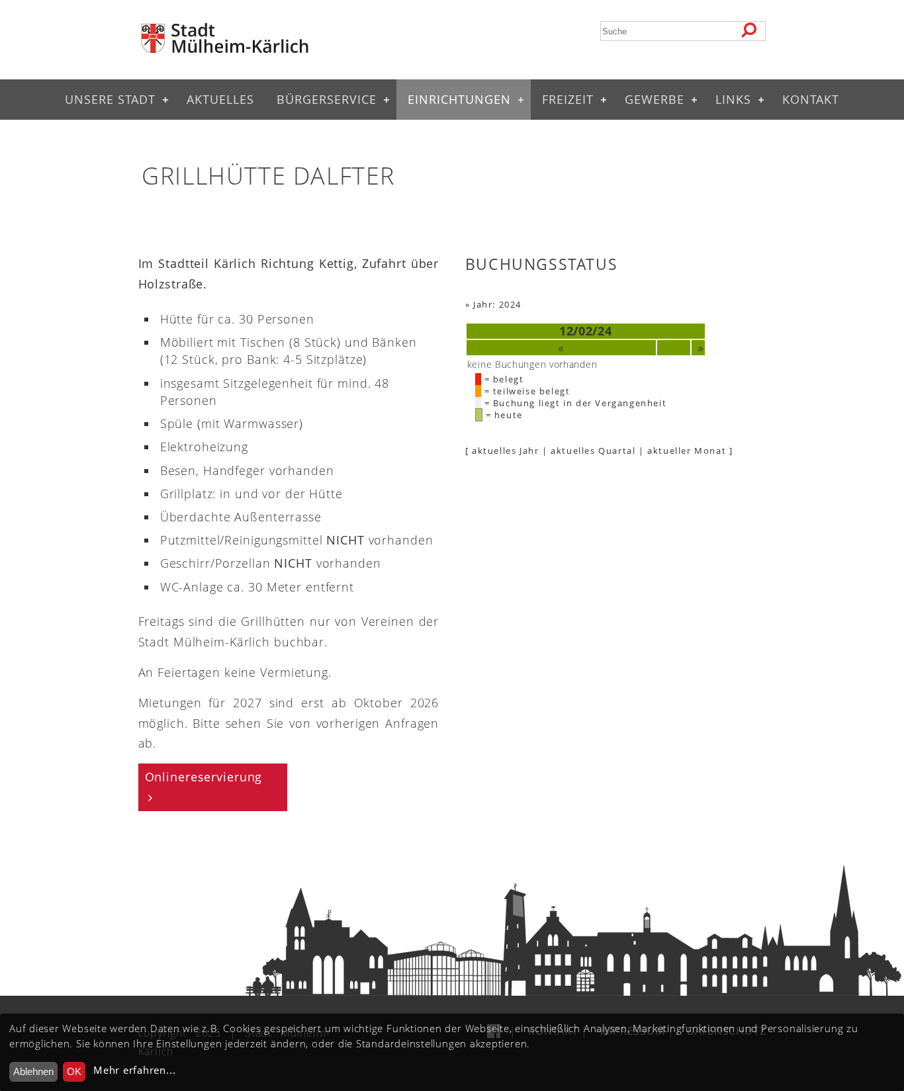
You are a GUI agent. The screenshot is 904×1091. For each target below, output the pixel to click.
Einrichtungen (459, 99)
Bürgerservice (327, 99)
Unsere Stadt (110, 99)
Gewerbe (654, 99)
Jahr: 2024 (497, 304)
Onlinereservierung (204, 777)
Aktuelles (220, 99)
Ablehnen (33, 1071)
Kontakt (810, 99)
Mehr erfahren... (134, 1070)
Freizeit (568, 99)
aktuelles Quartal (593, 451)
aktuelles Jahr (505, 451)
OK (74, 1071)
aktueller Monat (686, 451)
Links (733, 99)
